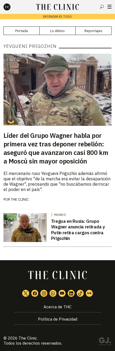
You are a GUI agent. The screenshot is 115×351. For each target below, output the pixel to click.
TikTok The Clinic (80, 293)
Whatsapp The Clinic (52, 293)
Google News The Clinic (89, 293)
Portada (21, 31)
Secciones (110, 7)
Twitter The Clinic (25, 293)
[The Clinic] (11, 6)
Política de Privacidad (57, 319)
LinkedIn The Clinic (71, 293)
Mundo (60, 215)
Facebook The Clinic (34, 293)
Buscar (102, 7)
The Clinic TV (62, 293)
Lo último (57, 31)
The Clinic (20, 199)
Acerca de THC (57, 306)
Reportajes (93, 31)
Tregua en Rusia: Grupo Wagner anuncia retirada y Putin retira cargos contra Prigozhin (78, 229)
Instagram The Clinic (43, 293)
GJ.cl (105, 342)
